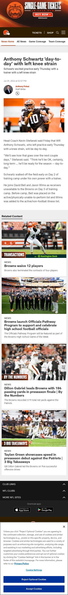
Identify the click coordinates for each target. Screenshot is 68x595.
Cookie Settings (34, 570)
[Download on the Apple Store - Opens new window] (22, 510)
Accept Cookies (34, 588)
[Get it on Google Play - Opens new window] (45, 511)
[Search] (57, 32)
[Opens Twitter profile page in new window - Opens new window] (17, 93)
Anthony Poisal (22, 86)
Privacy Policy (21, 563)
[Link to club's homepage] (7, 31)
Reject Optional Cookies (34, 579)
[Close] (64, 526)
